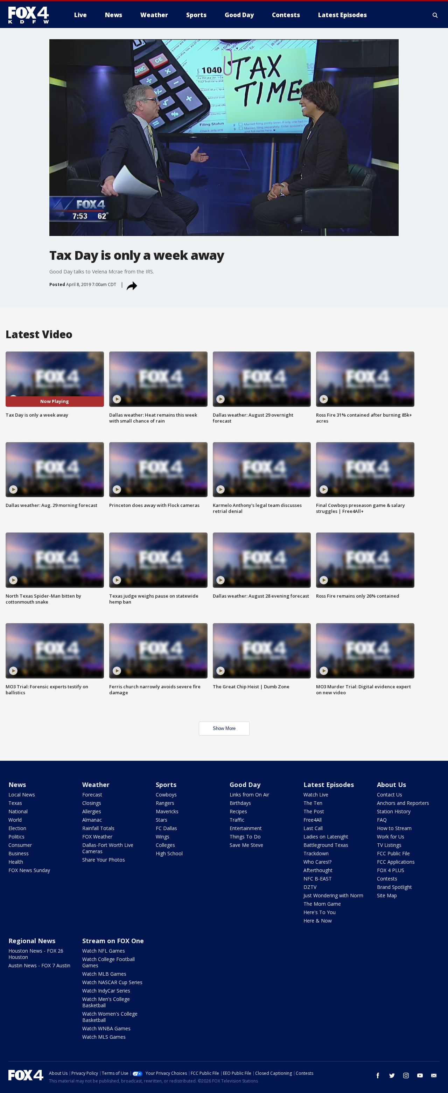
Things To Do (245, 836)
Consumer (20, 845)
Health (15, 861)
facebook (378, 1075)
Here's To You (319, 912)
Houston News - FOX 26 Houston (35, 953)
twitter (392, 1075)
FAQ (382, 819)
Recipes (238, 811)
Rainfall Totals (98, 828)
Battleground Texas (325, 845)
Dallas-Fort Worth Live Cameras (107, 848)
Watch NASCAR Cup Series (112, 982)
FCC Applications (396, 861)
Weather (96, 784)
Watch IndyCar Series (106, 990)
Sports (166, 784)
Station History (394, 811)
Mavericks (167, 811)
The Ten (312, 803)
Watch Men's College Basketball (106, 1002)
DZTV (309, 887)
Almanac (92, 819)
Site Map (387, 895)
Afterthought (317, 870)
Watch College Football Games (108, 962)
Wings (162, 836)
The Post (313, 811)
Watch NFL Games (103, 950)
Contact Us (389, 794)
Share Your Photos (103, 859)
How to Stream (394, 828)
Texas (15, 803)
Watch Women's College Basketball (110, 1016)
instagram (406, 1075)
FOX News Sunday (29, 870)
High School (169, 853)
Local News (21, 794)
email (434, 1075)
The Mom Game (322, 903)
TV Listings (389, 845)
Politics (16, 836)
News (17, 784)
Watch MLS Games (104, 1036)
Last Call (313, 828)
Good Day (245, 784)
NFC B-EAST (317, 878)
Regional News (31, 941)
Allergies (91, 811)
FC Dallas (166, 828)
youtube (420, 1075)
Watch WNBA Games (106, 1028)
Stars (161, 819)
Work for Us (390, 836)
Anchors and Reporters (403, 803)
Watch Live (315, 794)
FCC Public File (393, 853)
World (15, 819)
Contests (387, 878)
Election (17, 828)
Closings (91, 803)
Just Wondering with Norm (333, 895)
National (18, 811)
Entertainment (246, 828)
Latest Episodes (328, 784)
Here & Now (317, 920)
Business (18, 853)
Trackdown (316, 853)
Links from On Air (249, 794)
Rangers (165, 803)
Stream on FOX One (113, 941)
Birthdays (240, 803)
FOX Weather (97, 836)
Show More (224, 728)
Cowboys (166, 794)
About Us (391, 784)
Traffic (237, 819)
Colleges (165, 845)
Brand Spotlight (394, 887)
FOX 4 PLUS (390, 870)
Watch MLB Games (104, 973)
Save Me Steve (246, 845)
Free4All (312, 819)
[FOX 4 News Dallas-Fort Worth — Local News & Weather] (31, 15)
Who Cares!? (317, 861)
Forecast (92, 794)
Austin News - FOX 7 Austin (39, 965)
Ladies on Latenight (325, 836)
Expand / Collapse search (435, 15)
